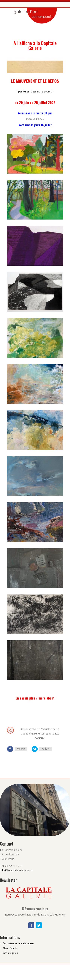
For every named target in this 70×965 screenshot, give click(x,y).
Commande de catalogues (19, 943)
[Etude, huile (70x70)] (35, 357)
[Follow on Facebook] (10, 749)
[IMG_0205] (35, 587)
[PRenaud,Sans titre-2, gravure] (35, 633)
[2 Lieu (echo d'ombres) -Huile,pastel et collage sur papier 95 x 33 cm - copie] (35, 264)
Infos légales (10, 953)
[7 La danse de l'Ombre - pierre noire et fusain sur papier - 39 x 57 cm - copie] (35, 310)
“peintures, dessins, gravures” (35, 91)
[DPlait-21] (35, 541)
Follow (21, 748)
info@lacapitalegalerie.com (16, 870)
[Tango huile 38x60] (35, 449)
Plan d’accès (10, 948)
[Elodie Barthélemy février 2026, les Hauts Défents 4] (35, 218)
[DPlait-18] (35, 495)
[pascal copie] (35, 679)
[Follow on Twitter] (35, 749)
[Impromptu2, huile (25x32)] (35, 402)
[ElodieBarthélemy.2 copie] (35, 172)
